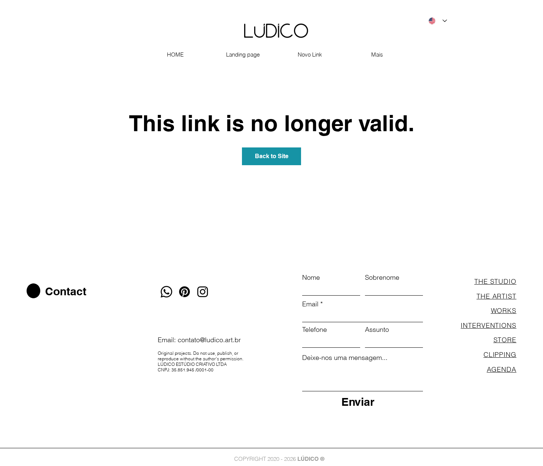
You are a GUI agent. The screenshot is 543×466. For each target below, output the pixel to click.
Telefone (314, 329)
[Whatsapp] (166, 292)
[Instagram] (202, 292)
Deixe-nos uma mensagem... (344, 357)
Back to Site (271, 156)
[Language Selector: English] (437, 21)
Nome (311, 277)
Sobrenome (382, 277)
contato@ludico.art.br (209, 340)
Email (310, 304)
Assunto (377, 329)
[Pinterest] (184, 292)
